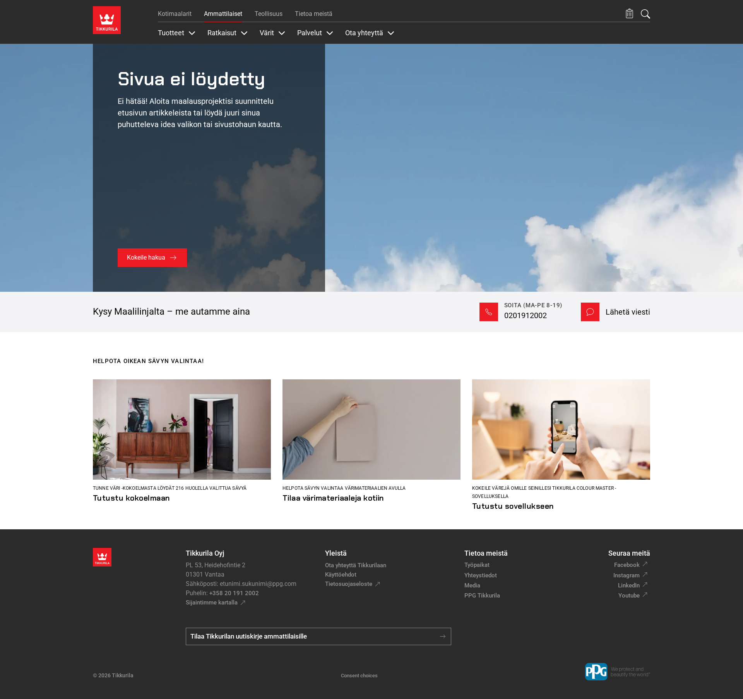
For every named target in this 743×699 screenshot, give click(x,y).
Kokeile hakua (146, 257)
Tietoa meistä (313, 13)
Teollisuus (268, 13)
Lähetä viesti (628, 312)
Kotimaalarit (175, 13)
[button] (629, 14)
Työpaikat (477, 564)
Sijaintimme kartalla (212, 602)
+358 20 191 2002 (234, 593)
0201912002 (525, 315)
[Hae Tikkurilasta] (645, 14)
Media (472, 585)
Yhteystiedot (480, 575)
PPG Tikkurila (482, 595)
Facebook (627, 564)
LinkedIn (629, 585)
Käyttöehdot (340, 574)
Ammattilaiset (223, 13)
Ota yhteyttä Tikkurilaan (355, 565)
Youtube (629, 595)
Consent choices (359, 675)
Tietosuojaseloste (348, 583)
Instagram (626, 575)
